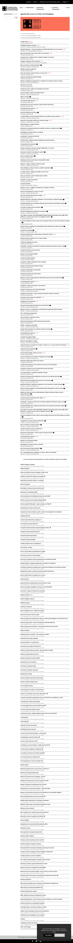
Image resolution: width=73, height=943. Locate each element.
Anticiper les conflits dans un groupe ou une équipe (31, 476)
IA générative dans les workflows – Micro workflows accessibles (34, 634)
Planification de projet (25, 828)
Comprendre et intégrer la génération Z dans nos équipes (33, 262)
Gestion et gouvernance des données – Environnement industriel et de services (38, 626)
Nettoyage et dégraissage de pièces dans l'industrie (32, 360)
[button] (21, 7)
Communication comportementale (28, 523)
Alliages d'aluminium (24, 468)
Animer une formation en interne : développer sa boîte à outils (34, 472)
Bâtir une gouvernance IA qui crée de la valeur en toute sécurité (34, 53)
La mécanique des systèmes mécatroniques (30, 701)
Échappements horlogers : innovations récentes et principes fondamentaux (37, 571)
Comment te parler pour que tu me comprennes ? (31, 428)
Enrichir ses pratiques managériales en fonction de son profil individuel (36, 587)
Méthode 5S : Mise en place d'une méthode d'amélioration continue (35, 804)
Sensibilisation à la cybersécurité (27, 301)
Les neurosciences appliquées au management (30, 749)
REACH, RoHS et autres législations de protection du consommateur (35, 380)
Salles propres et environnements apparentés (30, 887)
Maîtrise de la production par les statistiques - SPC (31, 776)
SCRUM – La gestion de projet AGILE (28, 325)
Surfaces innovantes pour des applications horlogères (32, 903)
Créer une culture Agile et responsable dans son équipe (32, 551)
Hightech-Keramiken (25, 630)
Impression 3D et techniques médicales (29, 638)
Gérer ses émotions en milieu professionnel (30, 65)
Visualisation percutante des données (28, 923)
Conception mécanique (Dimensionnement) (30, 531)
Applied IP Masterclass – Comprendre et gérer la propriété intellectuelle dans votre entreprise (41, 49)
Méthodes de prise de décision (27, 808)
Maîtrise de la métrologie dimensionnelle (29, 772)
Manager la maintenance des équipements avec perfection (33, 784)
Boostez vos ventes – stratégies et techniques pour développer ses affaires (37, 187)
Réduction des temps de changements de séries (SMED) (33, 867)
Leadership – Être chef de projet (27, 725)
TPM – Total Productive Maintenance (28, 313)
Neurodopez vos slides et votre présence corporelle (32, 152)
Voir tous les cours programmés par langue (31, 35)
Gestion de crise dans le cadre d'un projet (29, 614)
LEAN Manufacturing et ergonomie (28, 729)
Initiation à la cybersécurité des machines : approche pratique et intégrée (36, 650)
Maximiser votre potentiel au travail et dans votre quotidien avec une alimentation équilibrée (40, 792)
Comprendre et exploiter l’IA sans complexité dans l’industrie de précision (36, 368)
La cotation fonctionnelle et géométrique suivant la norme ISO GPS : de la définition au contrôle (41, 697)
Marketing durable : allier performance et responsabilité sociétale (34, 160)
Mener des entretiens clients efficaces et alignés (31, 195)
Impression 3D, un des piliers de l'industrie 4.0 (30, 646)
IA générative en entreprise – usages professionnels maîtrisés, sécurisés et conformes (39, 293)
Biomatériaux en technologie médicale (28, 492)
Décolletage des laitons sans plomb (28, 45)
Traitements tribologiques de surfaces (29, 242)
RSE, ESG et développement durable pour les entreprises (33, 211)
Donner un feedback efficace (26, 156)
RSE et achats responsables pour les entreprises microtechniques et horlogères (38, 883)
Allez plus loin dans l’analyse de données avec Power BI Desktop (34, 305)
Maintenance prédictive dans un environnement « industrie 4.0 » (34, 768)
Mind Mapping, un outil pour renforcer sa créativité (31, 132)
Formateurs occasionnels (26, 606)
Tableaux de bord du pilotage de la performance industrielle (33, 911)
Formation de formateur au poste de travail (30, 250)
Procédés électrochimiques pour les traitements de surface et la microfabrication (38, 364)
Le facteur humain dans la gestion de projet (30, 709)
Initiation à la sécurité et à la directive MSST (30, 658)
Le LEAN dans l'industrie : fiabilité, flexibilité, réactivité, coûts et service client (37, 713)
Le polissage (23, 717)
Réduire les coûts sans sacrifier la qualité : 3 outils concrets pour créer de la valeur (38, 871)
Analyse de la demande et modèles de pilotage (30, 77)
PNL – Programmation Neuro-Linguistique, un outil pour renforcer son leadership (38, 452)
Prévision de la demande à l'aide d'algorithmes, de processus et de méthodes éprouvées (40, 376)
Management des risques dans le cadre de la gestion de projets (34, 780)
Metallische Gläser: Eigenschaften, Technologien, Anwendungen (34, 800)
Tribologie (22, 919)
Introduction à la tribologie (26, 230)
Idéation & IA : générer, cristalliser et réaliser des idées (32, 164)
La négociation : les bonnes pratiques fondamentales (32, 420)
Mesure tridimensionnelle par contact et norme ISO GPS (32, 796)
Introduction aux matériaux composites (29, 670)
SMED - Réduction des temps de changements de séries (33, 895)
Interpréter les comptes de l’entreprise (29, 179)
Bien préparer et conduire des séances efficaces (31, 488)
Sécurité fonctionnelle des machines (28, 891)
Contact (28, 2)
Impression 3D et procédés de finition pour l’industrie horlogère (34, 120)
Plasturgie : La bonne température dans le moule (31, 840)
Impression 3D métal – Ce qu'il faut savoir (29, 642)
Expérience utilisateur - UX (26, 595)
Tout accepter (59, 935)
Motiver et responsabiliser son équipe (28, 341)
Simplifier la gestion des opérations (28, 69)
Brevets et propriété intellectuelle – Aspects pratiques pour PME (34, 504)
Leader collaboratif (24, 721)
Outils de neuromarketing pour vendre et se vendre (31, 191)
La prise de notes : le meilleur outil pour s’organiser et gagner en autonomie (37, 57)
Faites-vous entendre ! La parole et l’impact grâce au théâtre (33, 175)
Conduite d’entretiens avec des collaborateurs (30, 543)
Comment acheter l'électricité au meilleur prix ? (30, 519)
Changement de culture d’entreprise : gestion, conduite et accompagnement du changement (41, 512)
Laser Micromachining (25, 183)
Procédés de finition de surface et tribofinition (30, 855)
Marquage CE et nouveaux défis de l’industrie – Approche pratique (35, 788)
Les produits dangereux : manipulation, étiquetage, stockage (33, 372)
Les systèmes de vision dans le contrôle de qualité (31, 753)
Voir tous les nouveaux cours (28, 33)
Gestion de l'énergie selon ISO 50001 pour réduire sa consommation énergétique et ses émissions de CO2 (44, 618)
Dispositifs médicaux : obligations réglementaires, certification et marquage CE (38, 563)
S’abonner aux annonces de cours (50, 2)
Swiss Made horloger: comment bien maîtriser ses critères (33, 907)
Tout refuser (48, 935)
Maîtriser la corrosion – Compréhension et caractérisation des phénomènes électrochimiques (41, 309)
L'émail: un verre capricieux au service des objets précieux (33, 693)
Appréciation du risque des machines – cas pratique (32, 480)
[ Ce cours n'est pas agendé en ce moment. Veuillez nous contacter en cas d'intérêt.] (32, 466)
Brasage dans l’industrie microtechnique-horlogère (31, 266)
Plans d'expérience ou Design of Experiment (30, 832)
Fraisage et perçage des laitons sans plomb (30, 61)
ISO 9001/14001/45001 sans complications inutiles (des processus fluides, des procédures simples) (42, 203)
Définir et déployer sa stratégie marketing (29, 124)
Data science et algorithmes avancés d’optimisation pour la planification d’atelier (38, 559)
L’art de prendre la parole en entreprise (29, 757)
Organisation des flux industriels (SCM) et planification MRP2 (33, 824)
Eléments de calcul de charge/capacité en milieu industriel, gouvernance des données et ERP (41, 277)
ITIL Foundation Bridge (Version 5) (27, 100)
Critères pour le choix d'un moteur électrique (30, 555)
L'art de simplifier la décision (26, 685)
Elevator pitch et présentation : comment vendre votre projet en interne (36, 432)
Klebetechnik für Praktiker (26, 674)
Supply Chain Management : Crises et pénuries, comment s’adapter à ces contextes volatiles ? (41, 899)
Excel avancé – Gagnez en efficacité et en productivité (32, 591)
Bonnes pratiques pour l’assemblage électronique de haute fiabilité (35, 496)
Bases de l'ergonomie (25, 484)
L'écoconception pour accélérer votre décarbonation (32, 689)
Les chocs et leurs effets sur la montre (29, 741)
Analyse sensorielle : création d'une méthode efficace (32, 92)
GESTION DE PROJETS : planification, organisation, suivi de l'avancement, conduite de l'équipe (41, 199)
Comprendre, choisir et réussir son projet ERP (30, 297)
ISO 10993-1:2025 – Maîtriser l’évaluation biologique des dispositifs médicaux (37, 140)
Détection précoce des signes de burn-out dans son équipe (33, 238)
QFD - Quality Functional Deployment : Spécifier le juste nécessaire (35, 859)
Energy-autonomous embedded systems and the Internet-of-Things (35, 583)
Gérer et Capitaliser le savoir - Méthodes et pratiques (32, 610)
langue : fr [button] (66, 2)
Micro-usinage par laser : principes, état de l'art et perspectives (34, 812)
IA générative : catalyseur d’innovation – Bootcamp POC (32, 285)
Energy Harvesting (24, 579)
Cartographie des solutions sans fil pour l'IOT (30, 508)
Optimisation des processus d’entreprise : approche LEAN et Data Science (37, 104)
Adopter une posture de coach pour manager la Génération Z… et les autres (37, 148)
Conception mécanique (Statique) (27, 539)
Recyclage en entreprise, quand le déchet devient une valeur (33, 863)
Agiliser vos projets (24, 96)
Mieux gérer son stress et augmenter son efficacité (31, 816)
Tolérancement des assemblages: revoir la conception (32, 915)
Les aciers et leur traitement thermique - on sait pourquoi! (33, 733)
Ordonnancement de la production (28, 144)
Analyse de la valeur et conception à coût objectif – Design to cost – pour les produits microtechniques (43, 345)
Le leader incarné (24, 41)
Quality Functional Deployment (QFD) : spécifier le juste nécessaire (35, 321)
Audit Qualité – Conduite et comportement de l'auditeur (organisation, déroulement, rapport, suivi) (42, 246)
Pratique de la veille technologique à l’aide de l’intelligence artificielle (35, 851)
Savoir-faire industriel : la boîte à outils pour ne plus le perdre (33, 73)
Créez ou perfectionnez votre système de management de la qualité (35, 356)
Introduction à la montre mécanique (28, 662)
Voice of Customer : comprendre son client (30, 317)
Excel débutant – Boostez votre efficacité (29, 136)
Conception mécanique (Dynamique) (28, 535)
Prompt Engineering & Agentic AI (27, 108)
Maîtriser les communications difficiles (29, 254)
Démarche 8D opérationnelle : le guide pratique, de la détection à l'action (36, 234)
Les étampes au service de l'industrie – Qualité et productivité (34, 745)
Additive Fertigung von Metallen (27, 464)
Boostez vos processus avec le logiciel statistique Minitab (33, 500)
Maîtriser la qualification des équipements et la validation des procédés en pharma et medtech (41, 81)
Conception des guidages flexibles (28, 337)
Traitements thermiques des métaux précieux (30, 273)
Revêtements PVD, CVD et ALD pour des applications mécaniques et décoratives (38, 875)
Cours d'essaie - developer (26, 547)
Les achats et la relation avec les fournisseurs (30, 207)
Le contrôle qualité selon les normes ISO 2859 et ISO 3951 (33, 705)
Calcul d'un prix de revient (26, 85)
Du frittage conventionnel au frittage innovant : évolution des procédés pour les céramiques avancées (43, 567)
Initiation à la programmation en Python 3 (29, 654)
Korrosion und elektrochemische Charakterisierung (31, 678)
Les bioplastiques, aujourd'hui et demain (29, 737)
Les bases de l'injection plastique (27, 258)
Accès (35, 2)
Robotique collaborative (25, 879)
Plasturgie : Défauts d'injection (27, 836)
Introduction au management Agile (28, 666)
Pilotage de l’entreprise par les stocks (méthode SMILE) (32, 289)
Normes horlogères (24, 820)
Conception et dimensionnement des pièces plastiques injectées (34, 527)
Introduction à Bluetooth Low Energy (28, 112)
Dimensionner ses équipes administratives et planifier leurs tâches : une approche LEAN (40, 128)
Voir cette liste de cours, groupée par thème (31, 37)
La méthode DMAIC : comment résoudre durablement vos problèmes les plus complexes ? (40, 116)
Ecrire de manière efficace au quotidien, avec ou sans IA (32, 575)
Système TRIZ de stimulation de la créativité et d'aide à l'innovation (35, 329)
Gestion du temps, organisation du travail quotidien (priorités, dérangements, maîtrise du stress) (41, 226)
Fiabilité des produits (25, 602)
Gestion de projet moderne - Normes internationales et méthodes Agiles (36, 622)
